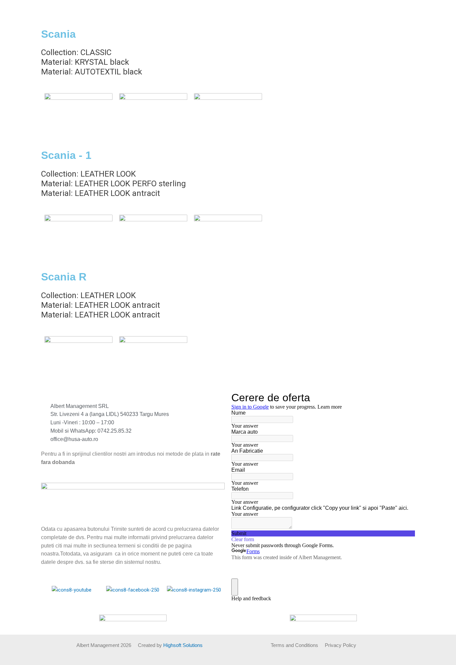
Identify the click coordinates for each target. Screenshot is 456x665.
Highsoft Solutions (183, 645)
